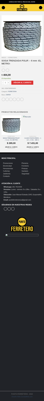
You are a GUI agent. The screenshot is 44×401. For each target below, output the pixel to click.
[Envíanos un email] (13, 209)
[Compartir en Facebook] (7, 99)
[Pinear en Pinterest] (18, 99)
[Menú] (3, 7)
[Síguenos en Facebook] (5, 209)
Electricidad (7, 166)
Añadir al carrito (22, 82)
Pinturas (25, 168)
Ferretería (25, 166)
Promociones (8, 163)
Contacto (6, 176)
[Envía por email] (14, 99)
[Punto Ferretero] (22, 7)
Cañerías (6, 171)
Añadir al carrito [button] (11, 147)
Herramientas (8, 168)
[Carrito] (40, 7)
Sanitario (25, 171)
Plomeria (25, 163)
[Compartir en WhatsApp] (3, 99)
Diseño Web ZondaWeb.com (22, 397)
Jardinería (6, 174)
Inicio (4, 57)
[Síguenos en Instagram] (9, 209)
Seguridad (25, 174)
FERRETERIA (12, 57)
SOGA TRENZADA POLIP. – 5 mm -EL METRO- (11, 139)
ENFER (8, 95)
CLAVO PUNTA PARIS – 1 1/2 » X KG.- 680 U (32, 139)
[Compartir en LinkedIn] (22, 99)
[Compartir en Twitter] (10, 99)
